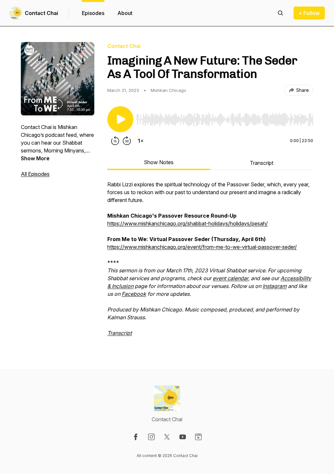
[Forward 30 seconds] (126, 140)
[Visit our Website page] (198, 437)
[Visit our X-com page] (167, 437)
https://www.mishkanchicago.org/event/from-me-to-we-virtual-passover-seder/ (202, 247)
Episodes (93, 13)
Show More (35, 158)
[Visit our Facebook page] (135, 437)
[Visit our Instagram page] (151, 437)
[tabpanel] (210, 261)
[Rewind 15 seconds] (115, 140)
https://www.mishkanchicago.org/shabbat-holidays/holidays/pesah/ (187, 223)
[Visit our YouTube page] (182, 437)
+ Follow (309, 13)
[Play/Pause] (120, 119)
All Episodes (35, 174)
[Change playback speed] (140, 140)
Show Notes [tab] (159, 162)
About (124, 13)
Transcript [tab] (261, 163)
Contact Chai (41, 13)
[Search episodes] (280, 13)
